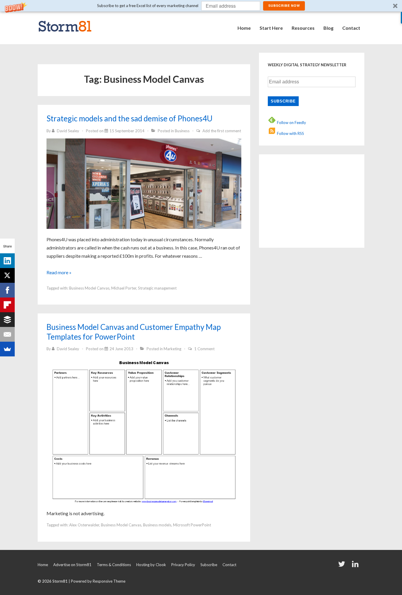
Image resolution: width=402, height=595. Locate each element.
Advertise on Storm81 (72, 564)
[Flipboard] (7, 305)
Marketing (172, 348)
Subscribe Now (284, 5)
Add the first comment (221, 130)
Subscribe (208, 564)
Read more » (59, 272)
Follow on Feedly (291, 122)
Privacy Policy (183, 564)
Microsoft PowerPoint (192, 525)
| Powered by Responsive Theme (97, 581)
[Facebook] (7, 290)
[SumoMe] (7, 349)
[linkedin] (356, 565)
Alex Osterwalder (84, 525)
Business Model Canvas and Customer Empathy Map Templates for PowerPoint (133, 331)
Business (182, 130)
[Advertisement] (304, 200)
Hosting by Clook (151, 564)
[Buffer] (7, 319)
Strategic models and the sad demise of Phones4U (129, 118)
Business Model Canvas (89, 288)
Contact (351, 28)
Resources (303, 28)
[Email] (7, 334)
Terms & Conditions (114, 564)
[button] (201, 5)
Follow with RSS (290, 133)
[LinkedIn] (7, 260)
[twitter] (343, 565)
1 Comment (204, 348)
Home (244, 28)
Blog (328, 28)
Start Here (271, 28)
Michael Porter (123, 288)
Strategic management (157, 288)
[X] (7, 275)
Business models (157, 525)
